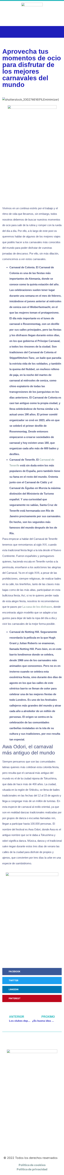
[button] (7, 32)
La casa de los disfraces (37, 606)
